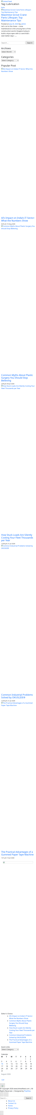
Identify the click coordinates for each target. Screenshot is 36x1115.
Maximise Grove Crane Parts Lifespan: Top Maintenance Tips (14, 17)
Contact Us (12, 1103)
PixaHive (27, 1091)
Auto (3, 7)
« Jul (2, 1080)
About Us (11, 1101)
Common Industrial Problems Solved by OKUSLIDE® (17, 696)
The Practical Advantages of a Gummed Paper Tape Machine (17, 853)
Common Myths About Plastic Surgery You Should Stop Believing (17, 377)
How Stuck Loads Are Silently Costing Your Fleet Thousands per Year (17, 537)
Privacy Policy (13, 1108)
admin (23, 24)
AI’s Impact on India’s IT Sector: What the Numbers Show (18, 219)
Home (10, 1106)
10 (2, 1064)
